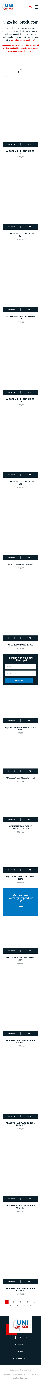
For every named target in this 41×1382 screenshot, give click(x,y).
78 (10, 1305)
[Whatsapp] (25, 1337)
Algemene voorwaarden (10, 1374)
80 (24, 1305)
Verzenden (19, 680)
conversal (25, 1378)
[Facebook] (15, 1337)
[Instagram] (20, 1337)
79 (17, 1305)
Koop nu (11, 144)
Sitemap (35, 1374)
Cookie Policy (21, 1374)
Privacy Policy (29, 1374)
